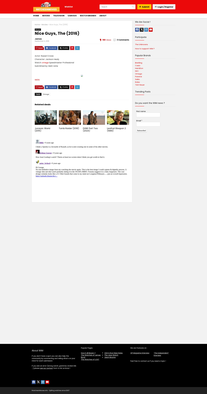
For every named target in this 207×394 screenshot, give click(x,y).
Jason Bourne (110, 357)
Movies (46, 15)
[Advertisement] (155, 239)
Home (36, 15)
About (102, 15)
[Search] (132, 6)
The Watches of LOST (90, 359)
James (38, 39)
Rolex (137, 82)
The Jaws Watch (111, 355)
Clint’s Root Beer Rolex (113, 353)
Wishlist (69, 6)
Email (139, 121)
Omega (46, 94)
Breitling (138, 62)
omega (45, 62)
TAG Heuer (140, 85)
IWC (137, 71)
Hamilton (139, 68)
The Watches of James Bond (91, 356)
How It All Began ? (88, 353)
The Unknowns (141, 44)
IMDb (37, 79)
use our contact (46, 368)
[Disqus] (82, 168)
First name (141, 111)
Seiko (137, 79)
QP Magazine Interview (139, 353)
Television (58, 15)
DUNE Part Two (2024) (90, 129)
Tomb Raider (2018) (69, 128)
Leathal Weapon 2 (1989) (116, 129)
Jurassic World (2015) (42, 129)
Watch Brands (88, 15)
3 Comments (123, 40)
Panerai (138, 76)
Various (72, 15)
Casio (137, 65)
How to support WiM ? (145, 48)
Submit (145, 7)
